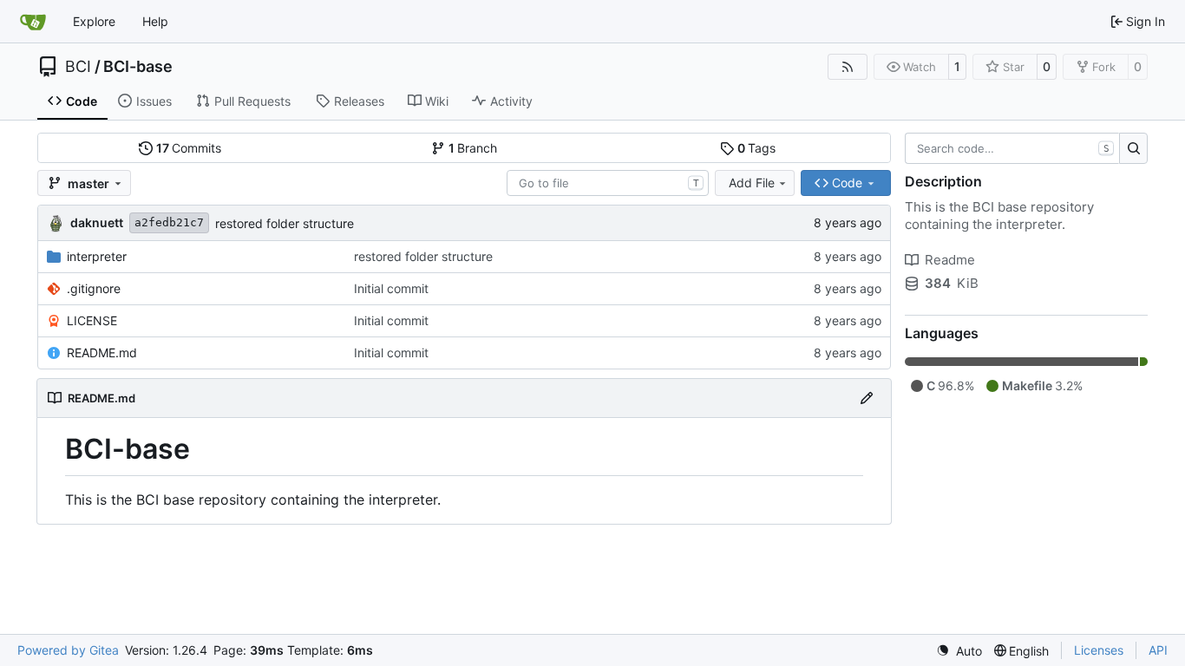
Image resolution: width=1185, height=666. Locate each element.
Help (155, 21)
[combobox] (608, 183)
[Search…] (1133, 148)
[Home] (33, 21)
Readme (950, 259)
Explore (94, 21)
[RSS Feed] (847, 67)
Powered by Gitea (68, 650)
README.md (102, 352)
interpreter (97, 256)
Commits (189, 147)
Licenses (1098, 650)
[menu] (959, 650)
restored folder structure (284, 223)
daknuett (96, 222)
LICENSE (92, 320)
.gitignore (94, 288)
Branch (473, 147)
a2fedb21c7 (169, 222)
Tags (756, 147)
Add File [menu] (752, 182)
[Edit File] (867, 398)
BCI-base (138, 66)
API (1158, 650)
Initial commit (391, 288)
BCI (78, 66)
